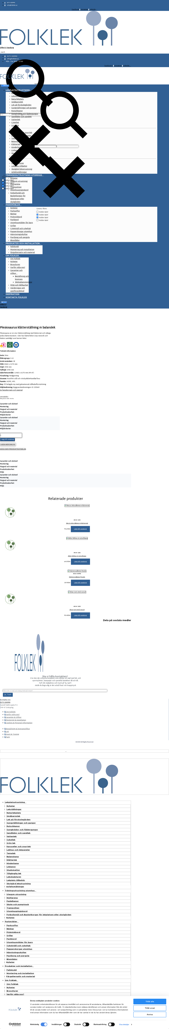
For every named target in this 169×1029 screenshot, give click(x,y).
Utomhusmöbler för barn (20, 942)
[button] (80, 529)
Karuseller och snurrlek (19, 846)
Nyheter (11, 806)
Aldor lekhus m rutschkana (77, 556)
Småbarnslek (13, 816)
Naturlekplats (14, 813)
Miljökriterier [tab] (5, 415)
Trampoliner (13, 908)
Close (4, 302)
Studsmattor (13, 870)
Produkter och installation (18, 966)
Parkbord (12, 939)
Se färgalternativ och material (11, 390)
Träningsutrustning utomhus (20, 890)
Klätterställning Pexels (77, 577)
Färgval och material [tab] (8, 409)
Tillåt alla (150, 1001)
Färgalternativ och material (20, 976)
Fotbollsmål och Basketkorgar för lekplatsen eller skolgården (39, 915)
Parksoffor (12, 925)
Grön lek (11, 843)
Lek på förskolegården (18, 819)
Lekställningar (14, 809)
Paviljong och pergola (18, 956)
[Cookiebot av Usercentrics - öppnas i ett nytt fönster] (15, 1024)
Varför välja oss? (15, 994)
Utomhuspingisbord (17, 911)
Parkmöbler (11, 921)
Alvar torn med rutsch (77, 609)
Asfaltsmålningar (15, 886)
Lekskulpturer (14, 877)
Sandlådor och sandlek (18, 833)
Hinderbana (13, 863)
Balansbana (13, 857)
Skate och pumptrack (18, 904)
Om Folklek (11, 980)
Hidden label (43, 212)
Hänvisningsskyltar (16, 952)
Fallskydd (12, 970)
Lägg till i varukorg (7, 439)
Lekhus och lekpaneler (18, 850)
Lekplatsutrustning (15, 802)
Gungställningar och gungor (21, 823)
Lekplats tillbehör (16, 880)
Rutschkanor (13, 826)
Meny (5, 86)
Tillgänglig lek (14, 873)
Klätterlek (12, 860)
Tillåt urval (150, 1008)
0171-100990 (5, 702)
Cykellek (11, 840)
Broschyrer (12, 991)
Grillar (10, 935)
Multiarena (12, 898)
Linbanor (11, 867)
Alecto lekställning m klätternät (77, 523)
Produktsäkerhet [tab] (7, 412)
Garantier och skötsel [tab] (9, 404)
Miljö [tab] (2, 472)
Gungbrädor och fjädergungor (22, 830)
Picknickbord (13, 932)
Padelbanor (13, 901)
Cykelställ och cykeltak (19, 946)
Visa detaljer (124, 1024)
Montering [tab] (4, 406)
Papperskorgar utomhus (19, 949)
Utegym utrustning (16, 894)
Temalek (11, 853)
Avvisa (150, 1014)
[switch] (66, 1024)
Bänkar (10, 929)
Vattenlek (12, 836)
